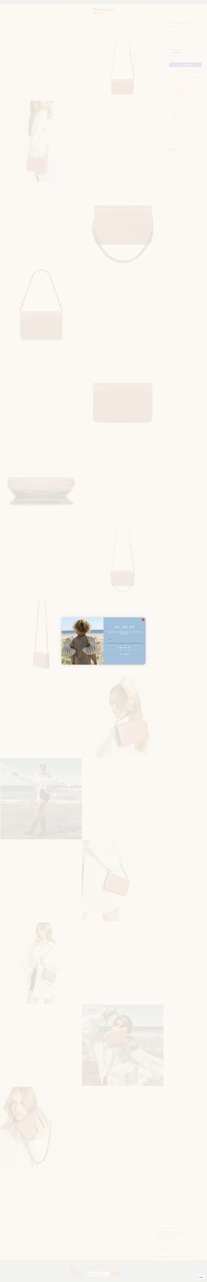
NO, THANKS (124, 654)
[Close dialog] (143, 619)
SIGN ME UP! (124, 648)
